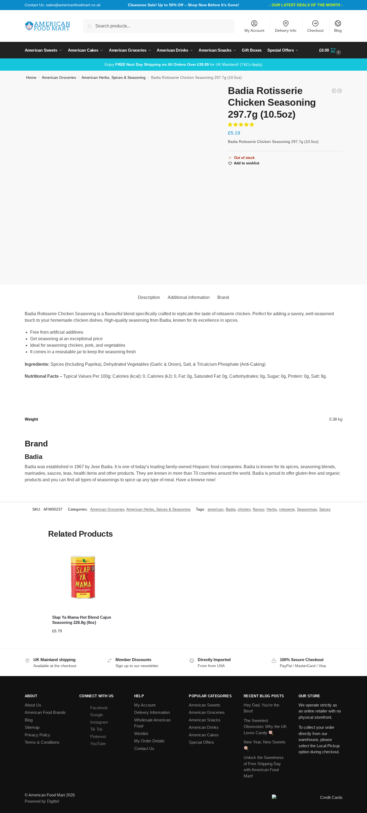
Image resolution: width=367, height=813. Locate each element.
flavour (258, 509)
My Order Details (149, 741)
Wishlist (141, 733)
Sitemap (32, 727)
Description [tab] (149, 297)
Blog (338, 30)
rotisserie (287, 509)
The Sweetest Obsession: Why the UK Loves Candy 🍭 (265, 726)
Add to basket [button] (83, 642)
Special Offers (201, 742)
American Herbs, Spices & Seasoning (113, 78)
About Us (33, 705)
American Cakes (204, 735)
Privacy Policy (37, 735)
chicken (244, 509)
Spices (325, 509)
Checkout (315, 30)
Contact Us (144, 748)
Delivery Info (285, 30)
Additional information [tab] (189, 297)
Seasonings (307, 509)
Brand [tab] (223, 297)
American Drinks (204, 727)
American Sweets (204, 705)
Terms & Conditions (42, 742)
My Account (254, 30)
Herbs (271, 509)
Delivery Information (152, 712)
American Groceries (59, 78)
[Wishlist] (105, 555)
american (216, 509)
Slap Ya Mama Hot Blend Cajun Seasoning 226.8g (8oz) (81, 620)
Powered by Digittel (42, 801)
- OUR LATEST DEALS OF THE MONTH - (306, 5)
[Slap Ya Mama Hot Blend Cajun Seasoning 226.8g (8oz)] (83, 577)
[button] (330, 50)
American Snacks (205, 720)
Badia (231, 509)
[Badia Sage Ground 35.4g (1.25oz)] (339, 90)
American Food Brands (45, 712)
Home (31, 78)
